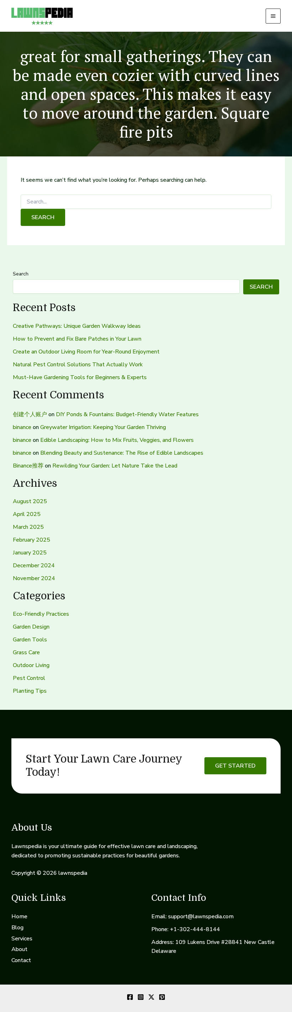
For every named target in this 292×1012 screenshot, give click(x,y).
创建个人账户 (30, 414)
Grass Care (26, 652)
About (19, 949)
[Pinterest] (162, 997)
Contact (21, 960)
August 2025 (30, 501)
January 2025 (30, 553)
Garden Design (31, 627)
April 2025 (27, 514)
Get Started (235, 766)
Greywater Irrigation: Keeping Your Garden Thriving (103, 427)
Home (19, 916)
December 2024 (34, 565)
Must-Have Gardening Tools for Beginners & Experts (80, 377)
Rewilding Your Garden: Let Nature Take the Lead (114, 466)
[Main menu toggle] (273, 16)
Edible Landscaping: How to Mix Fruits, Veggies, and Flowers (117, 440)
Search (20, 273)
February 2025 (31, 540)
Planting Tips (30, 691)
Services (21, 939)
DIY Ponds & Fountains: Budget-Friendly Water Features (127, 414)
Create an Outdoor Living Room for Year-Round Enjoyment (86, 352)
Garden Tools (30, 640)
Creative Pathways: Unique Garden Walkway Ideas (77, 326)
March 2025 (28, 527)
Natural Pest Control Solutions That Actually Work (78, 364)
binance (22, 427)
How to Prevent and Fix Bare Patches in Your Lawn (77, 339)
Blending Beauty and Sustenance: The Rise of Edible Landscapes (121, 453)
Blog (17, 927)
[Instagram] (140, 997)
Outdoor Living (31, 665)
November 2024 (34, 578)
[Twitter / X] (151, 997)
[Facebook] (130, 997)
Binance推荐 (28, 466)
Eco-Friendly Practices (41, 614)
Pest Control (29, 678)
